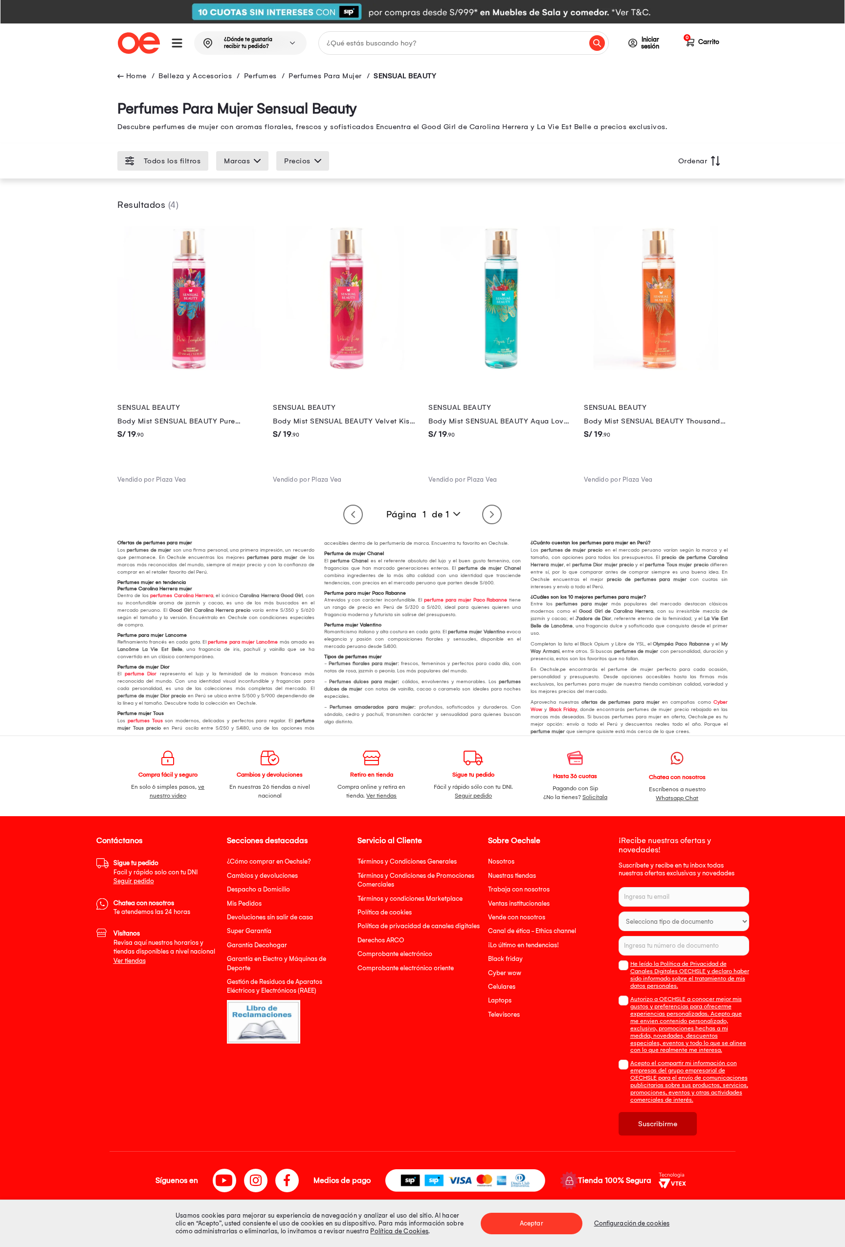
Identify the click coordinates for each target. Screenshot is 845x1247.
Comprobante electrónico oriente (405, 968)
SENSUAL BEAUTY (405, 75)
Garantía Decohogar (257, 945)
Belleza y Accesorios (195, 75)
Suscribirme (657, 1123)
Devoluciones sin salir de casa (270, 917)
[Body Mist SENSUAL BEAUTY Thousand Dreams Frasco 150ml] (656, 367)
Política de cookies (384, 912)
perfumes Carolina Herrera (181, 596)
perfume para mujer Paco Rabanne (466, 600)
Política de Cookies (399, 1231)
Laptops (499, 1000)
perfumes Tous (145, 721)
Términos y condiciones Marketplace (410, 898)
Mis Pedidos (244, 903)
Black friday (505, 958)
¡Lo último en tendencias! (523, 945)
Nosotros (501, 861)
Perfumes (260, 75)
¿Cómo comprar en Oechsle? (269, 861)
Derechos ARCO (380, 940)
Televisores (504, 1014)
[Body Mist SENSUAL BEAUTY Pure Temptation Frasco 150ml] (189, 367)
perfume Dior (141, 674)
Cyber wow (504, 973)
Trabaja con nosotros (519, 889)
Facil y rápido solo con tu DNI (155, 872)
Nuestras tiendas (512, 875)
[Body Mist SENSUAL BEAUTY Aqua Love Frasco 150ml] (500, 367)
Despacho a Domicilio (258, 889)
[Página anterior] (353, 514)
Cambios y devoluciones (262, 875)
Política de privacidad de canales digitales (418, 926)
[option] (422, 11)
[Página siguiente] (492, 514)
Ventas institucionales (519, 903)
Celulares (501, 986)
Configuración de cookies (631, 1223)
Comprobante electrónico (394, 954)
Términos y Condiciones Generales (407, 861)
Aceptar (531, 1223)
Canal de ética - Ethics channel (532, 931)
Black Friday (563, 710)
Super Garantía (249, 931)
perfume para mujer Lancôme (243, 642)
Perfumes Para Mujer (325, 75)
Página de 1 (417, 514)
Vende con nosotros (516, 917)
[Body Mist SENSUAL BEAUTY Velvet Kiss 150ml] (345, 367)
